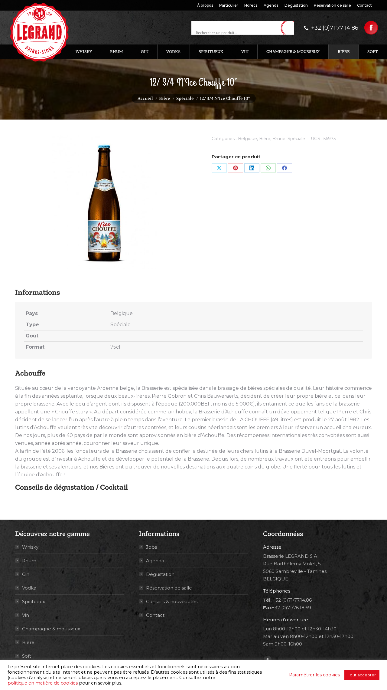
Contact (155, 615)
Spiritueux (33, 601)
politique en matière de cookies (43, 683)
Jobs (151, 547)
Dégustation (160, 574)
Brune (278, 138)
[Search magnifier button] (290, 28)
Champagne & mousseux (51, 629)
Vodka (29, 588)
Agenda (155, 561)
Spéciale (296, 138)
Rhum (29, 561)
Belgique (247, 138)
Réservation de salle (169, 588)
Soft (26, 656)
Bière (264, 138)
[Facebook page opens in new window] (371, 27)
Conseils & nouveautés (171, 601)
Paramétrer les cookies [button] (314, 675)
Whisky (30, 547)
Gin (25, 574)
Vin (25, 615)
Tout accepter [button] (362, 674)
